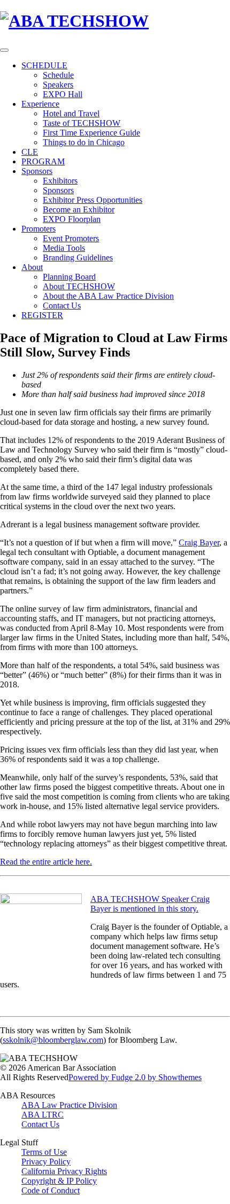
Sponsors (36, 171)
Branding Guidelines (78, 257)
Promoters (38, 228)
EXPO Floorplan (72, 219)
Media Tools (64, 247)
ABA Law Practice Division (69, 1105)
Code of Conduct (50, 1190)
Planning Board (69, 276)
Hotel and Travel (71, 113)
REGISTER (42, 315)
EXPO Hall (62, 94)
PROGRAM (43, 161)
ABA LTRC (42, 1114)
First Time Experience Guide (91, 132)
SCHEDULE (44, 65)
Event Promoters (71, 238)
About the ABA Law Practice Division (108, 295)
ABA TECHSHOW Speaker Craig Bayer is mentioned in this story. (150, 903)
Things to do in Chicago (84, 142)
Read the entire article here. (46, 861)
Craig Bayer (199, 542)
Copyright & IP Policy (59, 1180)
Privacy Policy (46, 1161)
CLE (29, 151)
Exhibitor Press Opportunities (92, 199)
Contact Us (62, 305)
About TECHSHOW (79, 286)
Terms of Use (44, 1152)
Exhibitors (60, 180)
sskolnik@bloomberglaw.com (53, 1039)
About (32, 267)
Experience (40, 103)
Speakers (58, 84)
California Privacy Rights (64, 1171)
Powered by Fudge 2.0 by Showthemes (135, 1077)
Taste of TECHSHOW (81, 123)
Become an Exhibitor (78, 209)
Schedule (58, 75)
